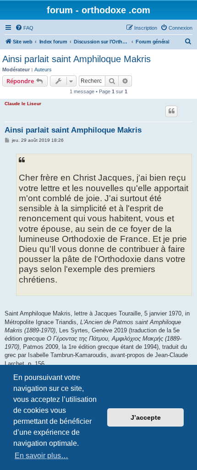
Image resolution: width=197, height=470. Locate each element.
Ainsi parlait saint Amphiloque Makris (76, 59)
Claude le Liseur (23, 103)
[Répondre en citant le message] (171, 111)
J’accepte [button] (146, 417)
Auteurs (43, 69)
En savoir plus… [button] (41, 455)
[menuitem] (24, 27)
